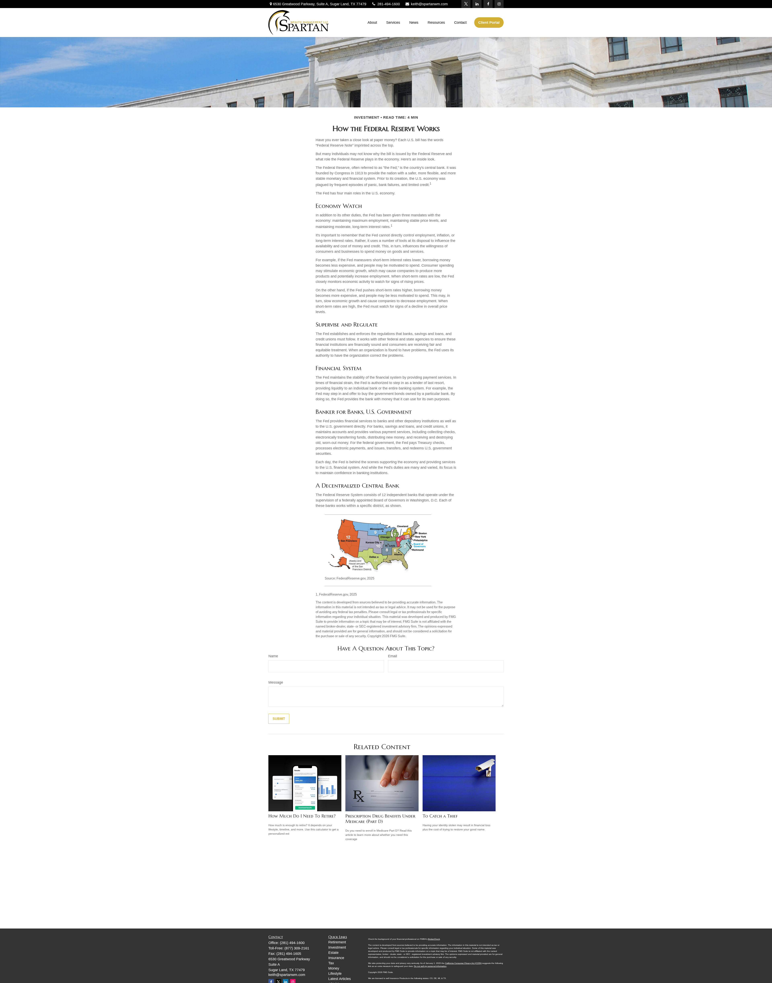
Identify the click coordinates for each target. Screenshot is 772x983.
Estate (333, 953)
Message (275, 682)
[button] (372, 22)
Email (392, 656)
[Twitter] (465, 4)
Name (273, 656)
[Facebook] (488, 4)
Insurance (336, 958)
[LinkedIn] (476, 4)
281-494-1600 (388, 4)
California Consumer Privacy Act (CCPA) (463, 963)
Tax (331, 963)
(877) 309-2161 (296, 948)
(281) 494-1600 (292, 943)
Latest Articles (339, 979)
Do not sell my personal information (430, 966)
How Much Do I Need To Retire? (302, 816)
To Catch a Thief (440, 816)
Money (333, 968)
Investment (337, 947)
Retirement (337, 942)
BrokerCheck (434, 939)
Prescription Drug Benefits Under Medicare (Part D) (380, 818)
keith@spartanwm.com (429, 4)
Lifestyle (335, 974)
